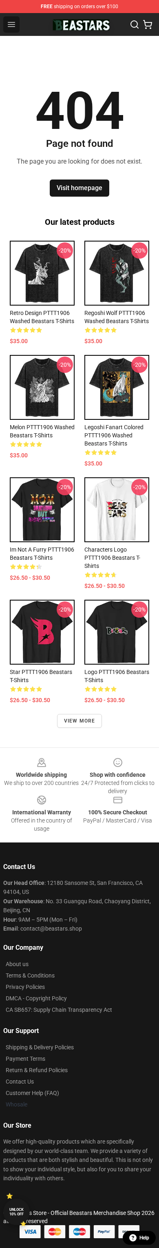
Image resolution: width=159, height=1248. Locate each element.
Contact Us (20, 1081)
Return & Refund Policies (37, 1070)
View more (79, 721)
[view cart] (147, 24)
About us (17, 964)
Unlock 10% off (16, 1212)
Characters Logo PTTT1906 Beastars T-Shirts (112, 557)
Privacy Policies (25, 987)
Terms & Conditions (30, 975)
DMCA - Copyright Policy (36, 998)
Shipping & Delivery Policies (40, 1047)
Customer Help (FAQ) (32, 1093)
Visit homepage (79, 188)
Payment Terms (25, 1058)
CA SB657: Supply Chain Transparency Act (59, 1009)
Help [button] (144, 1238)
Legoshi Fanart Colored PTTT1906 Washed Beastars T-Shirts (114, 435)
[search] (134, 24)
